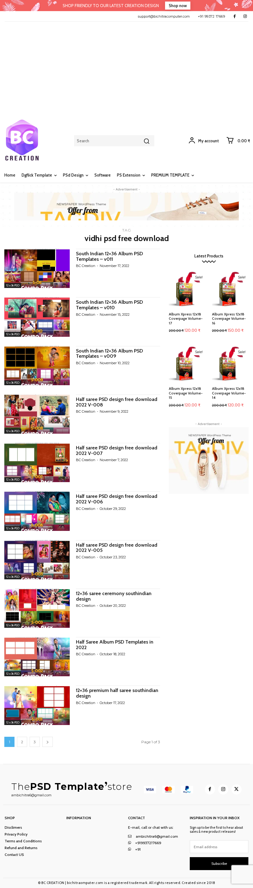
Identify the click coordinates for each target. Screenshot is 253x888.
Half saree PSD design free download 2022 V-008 (116, 402)
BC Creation (85, 266)
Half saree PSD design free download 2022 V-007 (116, 450)
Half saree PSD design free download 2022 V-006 (116, 499)
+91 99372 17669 (211, 16)
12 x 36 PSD (12, 285)
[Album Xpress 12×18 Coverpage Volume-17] (187, 289)
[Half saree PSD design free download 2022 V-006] (37, 511)
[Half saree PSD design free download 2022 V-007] (37, 462)
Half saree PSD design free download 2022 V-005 (116, 547)
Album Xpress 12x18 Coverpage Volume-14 (229, 393)
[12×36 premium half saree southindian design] (37, 705)
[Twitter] (236, 789)
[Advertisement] (126, 68)
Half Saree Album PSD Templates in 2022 (114, 644)
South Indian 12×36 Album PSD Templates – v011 (109, 256)
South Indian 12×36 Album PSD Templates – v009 (109, 353)
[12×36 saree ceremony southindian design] (37, 608)
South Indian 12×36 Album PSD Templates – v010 (109, 305)
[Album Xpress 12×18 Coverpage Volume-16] (230, 289)
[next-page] (47, 742)
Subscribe (219, 863)
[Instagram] (245, 16)
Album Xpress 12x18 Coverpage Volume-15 (186, 393)
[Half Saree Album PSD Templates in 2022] (37, 656)
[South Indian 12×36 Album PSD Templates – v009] (37, 365)
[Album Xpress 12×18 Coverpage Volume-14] (230, 363)
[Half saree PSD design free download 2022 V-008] (37, 414)
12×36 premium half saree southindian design (117, 693)
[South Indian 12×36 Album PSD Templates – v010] (37, 316)
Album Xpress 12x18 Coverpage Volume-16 (229, 318)
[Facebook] (234, 16)
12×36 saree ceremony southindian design (113, 596)
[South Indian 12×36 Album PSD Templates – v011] (37, 268)
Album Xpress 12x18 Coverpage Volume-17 (186, 318)
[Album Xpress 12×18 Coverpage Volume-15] (187, 363)
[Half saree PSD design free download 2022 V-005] (37, 559)
